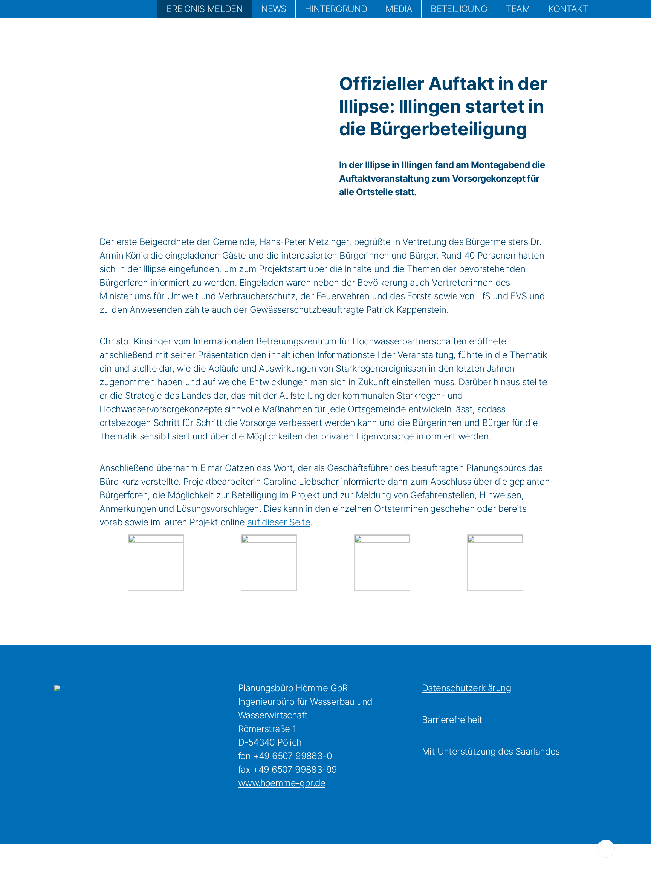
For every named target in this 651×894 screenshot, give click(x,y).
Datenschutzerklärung (466, 688)
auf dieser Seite (278, 522)
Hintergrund (336, 8)
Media (398, 8)
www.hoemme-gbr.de (282, 783)
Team (518, 8)
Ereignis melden (205, 8)
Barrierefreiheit (452, 719)
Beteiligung (459, 8)
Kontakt (568, 8)
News (273, 8)
